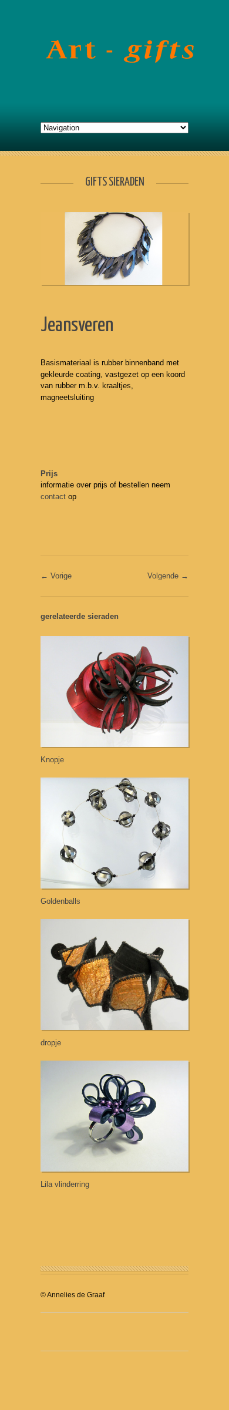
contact (53, 496)
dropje (51, 1042)
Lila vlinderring (65, 1184)
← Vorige (56, 575)
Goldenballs (60, 901)
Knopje (52, 759)
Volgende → (167, 575)
